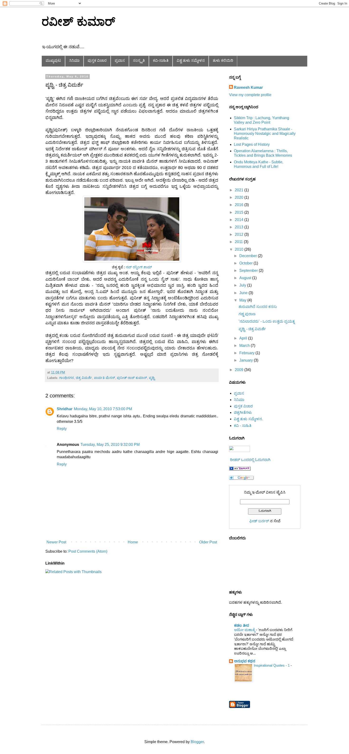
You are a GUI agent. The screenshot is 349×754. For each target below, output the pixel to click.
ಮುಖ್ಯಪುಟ (53, 60)
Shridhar (64, 409)
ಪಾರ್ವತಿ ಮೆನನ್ (104, 378)
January (246, 360)
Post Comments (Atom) (87, 551)
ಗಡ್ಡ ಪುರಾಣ (247, 314)
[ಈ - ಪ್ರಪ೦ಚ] (240, 469)
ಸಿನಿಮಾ (74, 60)
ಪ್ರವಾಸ (120, 60)
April (243, 338)
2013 (239, 227)
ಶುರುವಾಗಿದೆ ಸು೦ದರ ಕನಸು (258, 307)
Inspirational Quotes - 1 (272, 665)
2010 (239, 249)
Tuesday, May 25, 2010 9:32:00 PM (110, 445)
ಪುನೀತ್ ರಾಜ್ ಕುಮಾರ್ (132, 378)
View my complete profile (250, 95)
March (245, 346)
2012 (239, 234)
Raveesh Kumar (248, 87)
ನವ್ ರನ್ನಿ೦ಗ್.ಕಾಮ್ (139, 267)
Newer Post (56, 542)
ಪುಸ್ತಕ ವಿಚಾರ (97, 60)
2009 (239, 370)
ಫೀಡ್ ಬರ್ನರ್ (259, 521)
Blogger (197, 742)
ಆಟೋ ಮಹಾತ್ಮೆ (245, 630)
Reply (62, 429)
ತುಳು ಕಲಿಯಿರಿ (223, 60)
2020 (239, 197)
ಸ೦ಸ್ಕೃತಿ (139, 60)
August (245, 278)
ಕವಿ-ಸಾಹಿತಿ (161, 60)
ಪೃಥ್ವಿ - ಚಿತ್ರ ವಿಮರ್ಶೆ (252, 329)
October (246, 263)
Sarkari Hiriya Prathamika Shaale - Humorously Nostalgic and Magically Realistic (265, 133)
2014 (239, 220)
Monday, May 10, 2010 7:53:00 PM (103, 409)
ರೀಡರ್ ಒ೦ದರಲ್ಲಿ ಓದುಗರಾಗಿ (250, 460)
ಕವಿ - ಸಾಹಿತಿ (242, 426)
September (249, 271)
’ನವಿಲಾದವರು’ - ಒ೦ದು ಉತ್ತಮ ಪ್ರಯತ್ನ (267, 321)
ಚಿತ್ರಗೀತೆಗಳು (243, 412)
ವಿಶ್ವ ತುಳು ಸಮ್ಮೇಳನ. (248, 419)
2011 (239, 242)
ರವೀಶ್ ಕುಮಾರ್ (78, 21)
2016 (239, 205)
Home (133, 542)
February (247, 353)
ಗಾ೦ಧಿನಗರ (66, 378)
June (244, 293)
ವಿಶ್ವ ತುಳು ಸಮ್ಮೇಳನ (191, 60)
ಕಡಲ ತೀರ (241, 625)
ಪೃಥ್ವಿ (152, 378)
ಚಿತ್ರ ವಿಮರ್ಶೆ (84, 378)
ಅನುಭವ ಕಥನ (244, 661)
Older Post (208, 542)
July (243, 285)
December (248, 256)
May (243, 300)
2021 (239, 190)
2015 (239, 212)
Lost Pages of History (252, 144)
